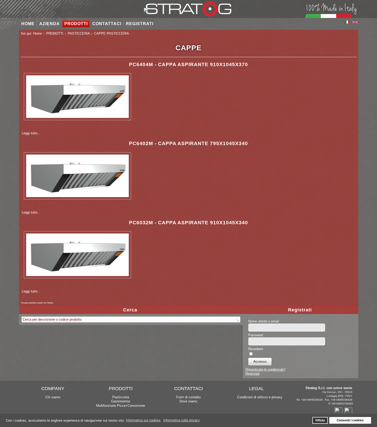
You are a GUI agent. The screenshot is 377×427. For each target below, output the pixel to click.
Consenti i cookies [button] (350, 420)
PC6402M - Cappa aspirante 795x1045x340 (188, 143)
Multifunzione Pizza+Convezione (120, 406)
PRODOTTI (76, 24)
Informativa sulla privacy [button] (181, 420)
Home (28, 24)
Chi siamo (52, 397)
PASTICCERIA (79, 33)
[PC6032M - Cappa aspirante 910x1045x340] (77, 277)
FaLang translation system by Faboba (37, 303)
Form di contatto (188, 397)
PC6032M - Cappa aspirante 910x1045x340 (188, 222)
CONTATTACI (106, 24)
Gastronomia (120, 401)
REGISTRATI (139, 24)
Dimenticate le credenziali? (265, 369)
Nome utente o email (263, 321)
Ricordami (255, 349)
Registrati (252, 373)
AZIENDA (49, 24)
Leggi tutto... (31, 133)
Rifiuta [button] (320, 420)
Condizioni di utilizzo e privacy (259, 397)
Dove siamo (188, 401)
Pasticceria (120, 397)
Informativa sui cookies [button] (143, 420)
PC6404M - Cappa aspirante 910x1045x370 (188, 64)
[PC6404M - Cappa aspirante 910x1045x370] (77, 119)
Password (255, 335)
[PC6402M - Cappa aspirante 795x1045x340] (77, 198)
